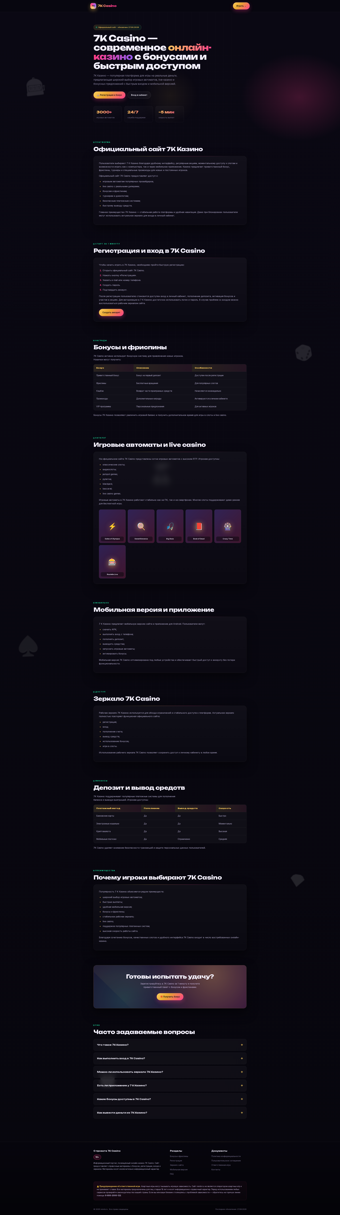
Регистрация (176, 1160)
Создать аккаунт (111, 312)
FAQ (172, 1174)
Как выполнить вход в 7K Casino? (121, 1058)
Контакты (215, 1169)
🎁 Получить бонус (170, 996)
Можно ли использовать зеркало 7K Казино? (130, 1071)
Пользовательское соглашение (226, 1160)
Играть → (241, 6)
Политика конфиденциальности (226, 1156)
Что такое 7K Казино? (113, 1044)
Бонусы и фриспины (179, 1156)
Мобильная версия (179, 1169)
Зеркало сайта (177, 1165)
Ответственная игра (221, 1165)
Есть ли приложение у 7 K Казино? (122, 1085)
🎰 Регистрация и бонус (109, 95)
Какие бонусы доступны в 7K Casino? (124, 1099)
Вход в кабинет (139, 95)
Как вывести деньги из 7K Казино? (122, 1112)
